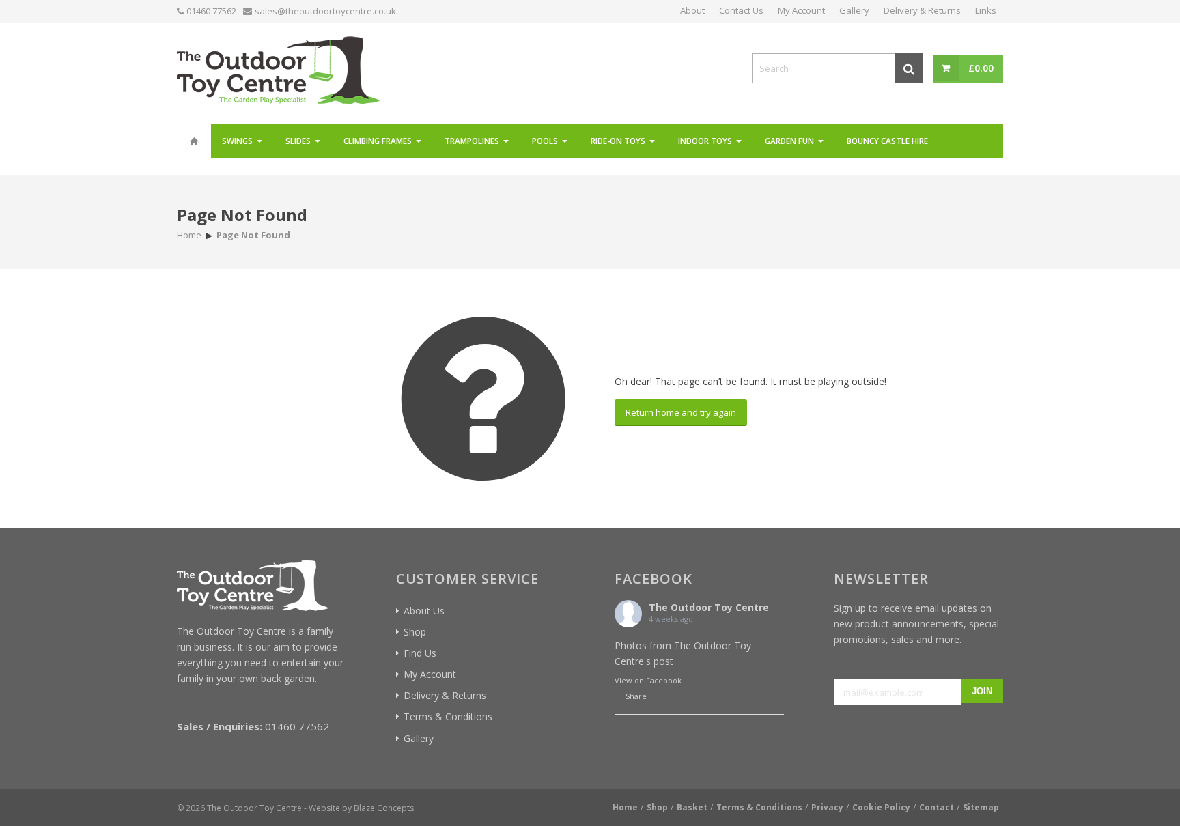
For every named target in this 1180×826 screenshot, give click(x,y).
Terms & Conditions (448, 716)
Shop (415, 631)
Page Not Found (242, 214)
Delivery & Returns (445, 695)
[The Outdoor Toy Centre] (278, 68)
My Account (430, 674)
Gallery (419, 738)
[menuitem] (194, 141)
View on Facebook (648, 680)
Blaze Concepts (384, 808)
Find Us (420, 652)
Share (636, 696)
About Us (424, 610)
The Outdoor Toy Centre (709, 607)
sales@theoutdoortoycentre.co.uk (325, 11)
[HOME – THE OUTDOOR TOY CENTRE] (194, 141)
